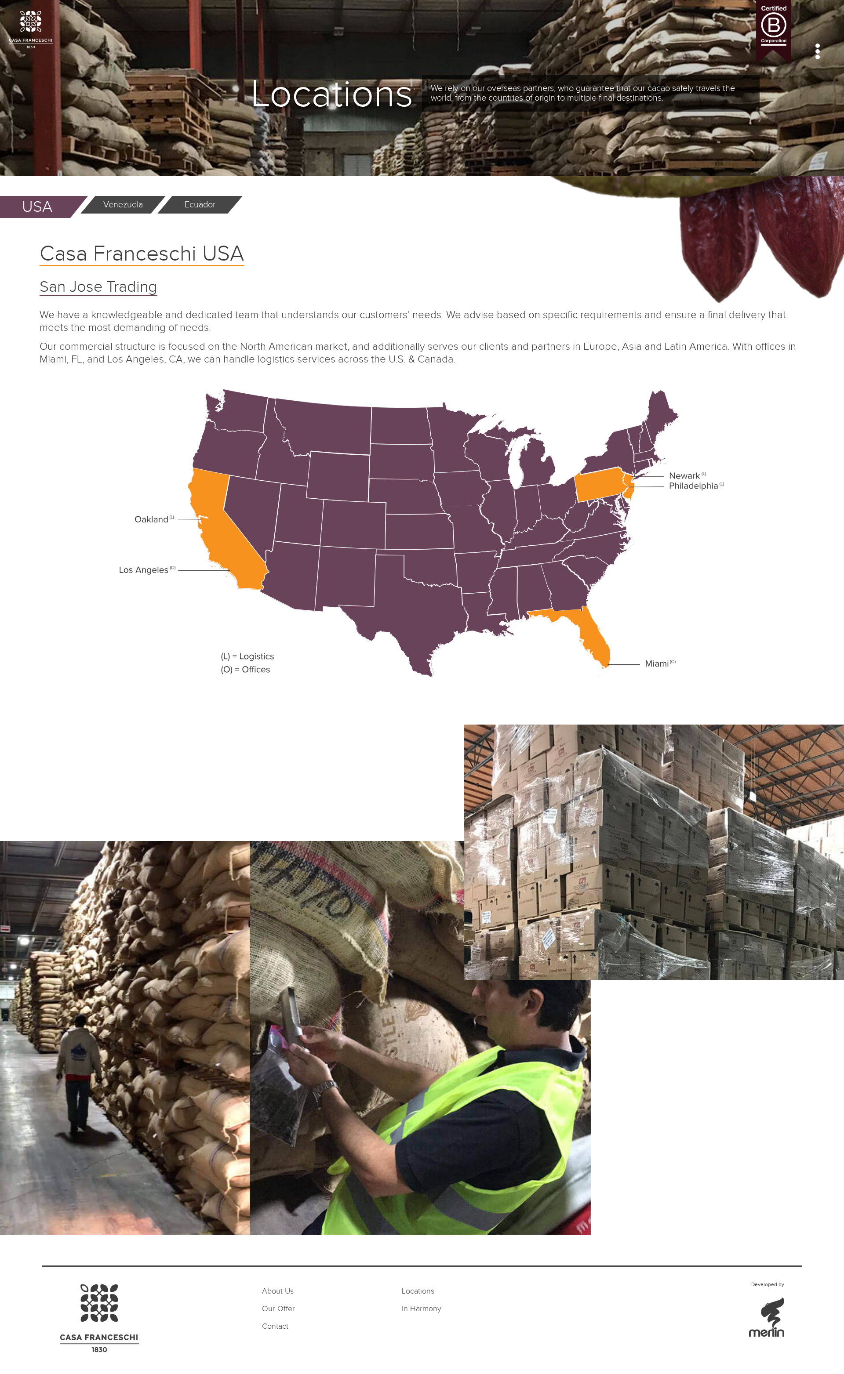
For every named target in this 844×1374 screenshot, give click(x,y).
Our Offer (278, 1308)
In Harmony (421, 1308)
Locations (418, 1291)
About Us (278, 1291)
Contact (275, 1326)
